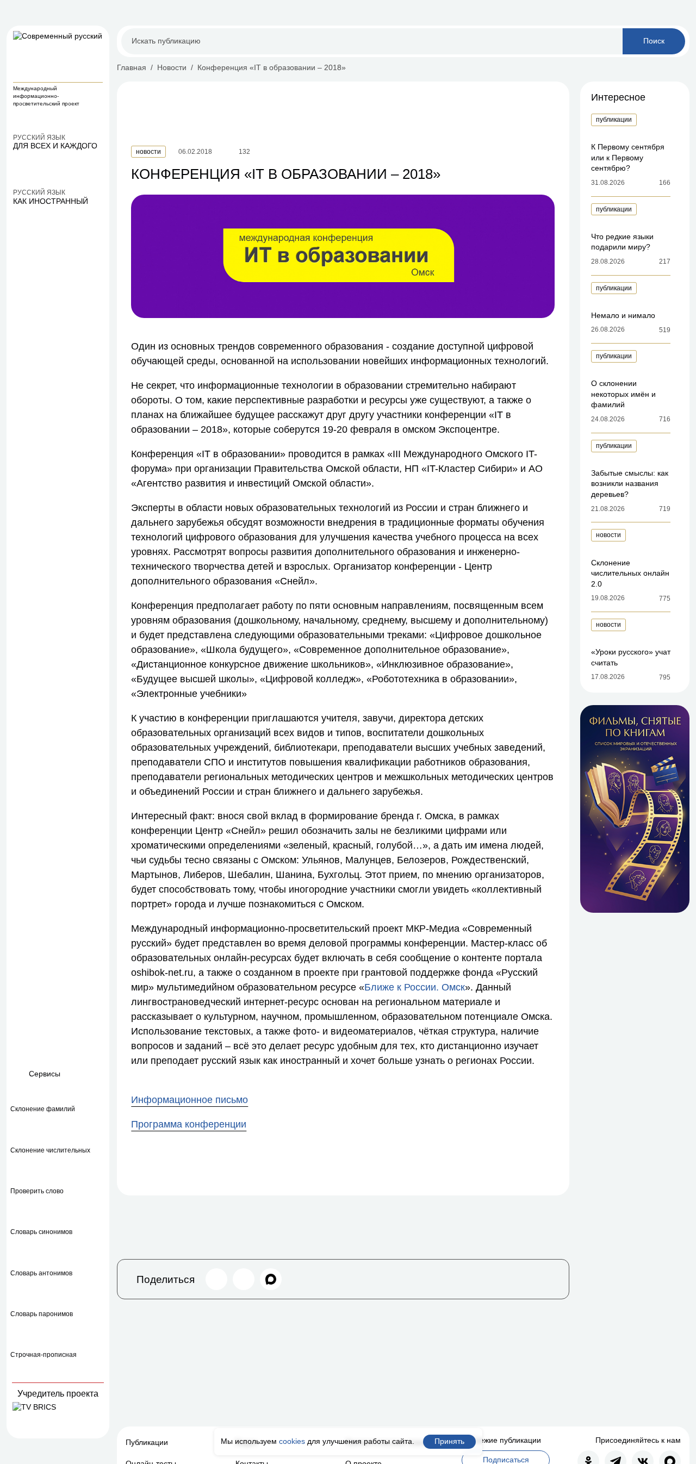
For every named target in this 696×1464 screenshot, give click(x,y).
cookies (292, 1441)
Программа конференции (188, 1124)
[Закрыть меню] (96, 38)
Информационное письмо (189, 1099)
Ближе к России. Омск (414, 987)
